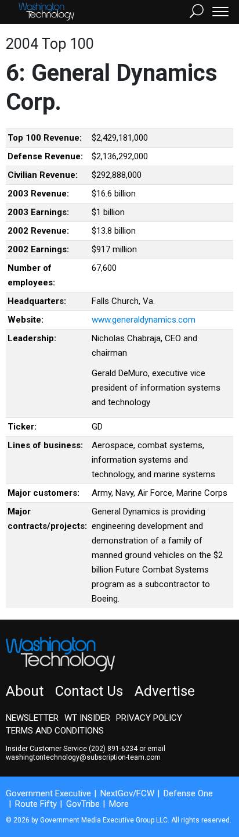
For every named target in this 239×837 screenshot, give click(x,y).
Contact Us (89, 691)
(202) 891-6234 (113, 749)
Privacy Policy (149, 718)
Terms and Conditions (55, 730)
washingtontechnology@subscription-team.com (83, 757)
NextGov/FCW (127, 793)
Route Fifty (36, 804)
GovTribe (83, 804)
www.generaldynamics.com (143, 319)
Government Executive (48, 793)
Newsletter (32, 718)
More (119, 804)
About (25, 691)
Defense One (188, 793)
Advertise (165, 691)
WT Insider (87, 718)
